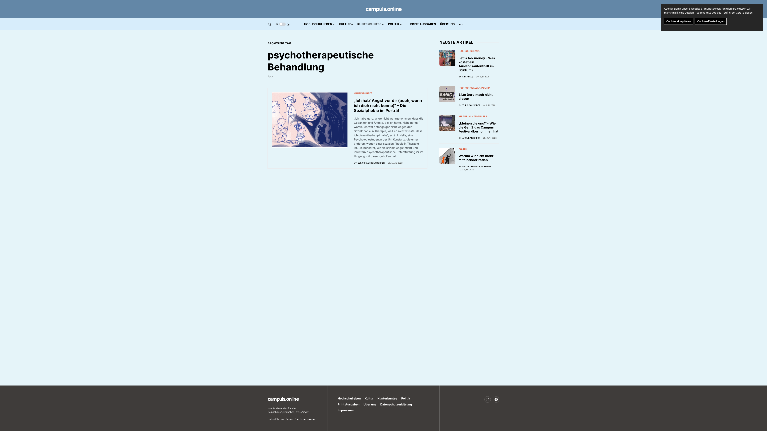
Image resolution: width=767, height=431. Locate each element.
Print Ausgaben (349, 404)
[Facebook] (496, 399)
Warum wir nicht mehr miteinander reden (476, 158)
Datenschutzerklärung (396, 404)
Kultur (463, 116)
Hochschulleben (469, 51)
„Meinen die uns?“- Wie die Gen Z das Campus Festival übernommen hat (478, 127)
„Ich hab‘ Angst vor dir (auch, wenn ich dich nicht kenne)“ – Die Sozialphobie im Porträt (388, 105)
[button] (269, 24)
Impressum (346, 410)
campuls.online (383, 9)
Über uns (370, 404)
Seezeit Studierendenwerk (300, 419)
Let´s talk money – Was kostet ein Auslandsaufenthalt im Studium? (477, 64)
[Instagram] (487, 399)
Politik (485, 88)
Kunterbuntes (363, 93)
